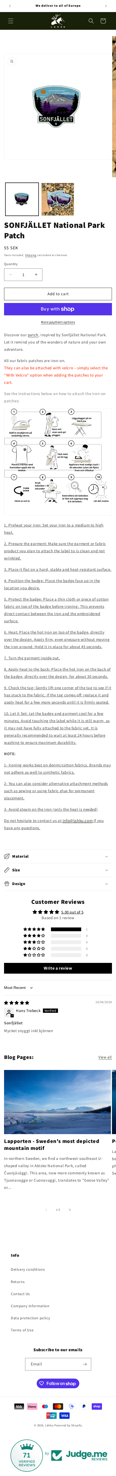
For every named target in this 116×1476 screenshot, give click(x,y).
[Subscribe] (85, 1364)
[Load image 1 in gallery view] (22, 199)
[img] (16, 1002)
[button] (11, 21)
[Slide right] (70, 1210)
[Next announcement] (106, 6)
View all (105, 1057)
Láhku (49, 1425)
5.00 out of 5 (72, 912)
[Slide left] (46, 1210)
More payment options (58, 322)
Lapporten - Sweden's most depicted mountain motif (51, 1145)
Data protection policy (30, 1318)
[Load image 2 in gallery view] (57, 199)
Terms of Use (22, 1330)
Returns (18, 1281)
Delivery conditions (28, 1269)
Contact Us (20, 1293)
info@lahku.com (78, 820)
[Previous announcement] (10, 6)
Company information (30, 1305)
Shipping (30, 255)
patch (33, 334)
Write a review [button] (58, 968)
